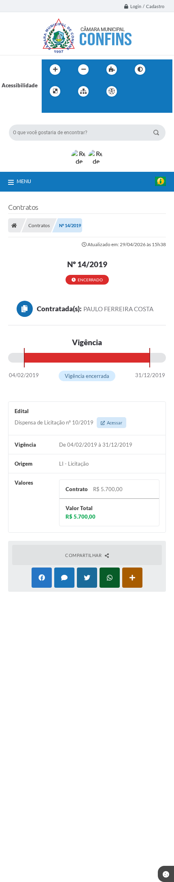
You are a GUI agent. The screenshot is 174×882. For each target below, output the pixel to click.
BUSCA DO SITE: (33, 120)
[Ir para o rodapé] (67, 108)
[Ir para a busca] (50, 108)
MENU (24, 181)
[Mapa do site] (83, 91)
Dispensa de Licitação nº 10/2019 (68, 422)
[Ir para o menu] (152, 91)
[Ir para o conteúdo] (135, 91)
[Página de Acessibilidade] (111, 91)
